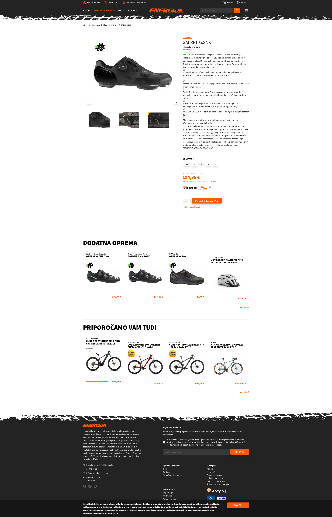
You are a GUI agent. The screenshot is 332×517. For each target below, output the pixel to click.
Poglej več (244, 307)
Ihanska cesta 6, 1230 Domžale (136, 3)
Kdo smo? (211, 468)
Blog (165, 468)
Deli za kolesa (127, 10)
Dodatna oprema (105, 10)
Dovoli (238, 505)
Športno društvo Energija (218, 484)
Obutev (105, 25)
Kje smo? (211, 472)
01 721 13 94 (113, 3)
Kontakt (166, 472)
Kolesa (87, 10)
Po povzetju (168, 492)
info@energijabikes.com (97, 473)
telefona (133, 450)
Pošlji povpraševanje (192, 207)
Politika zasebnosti (215, 478)
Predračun (167, 495)
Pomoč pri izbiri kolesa (172, 475)
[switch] (228, 2)
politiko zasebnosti (213, 444)
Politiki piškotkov (187, 507)
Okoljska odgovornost (216, 481)
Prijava (240, 451)
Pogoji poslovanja (214, 475)
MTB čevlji (114, 25)
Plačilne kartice (169, 499)
